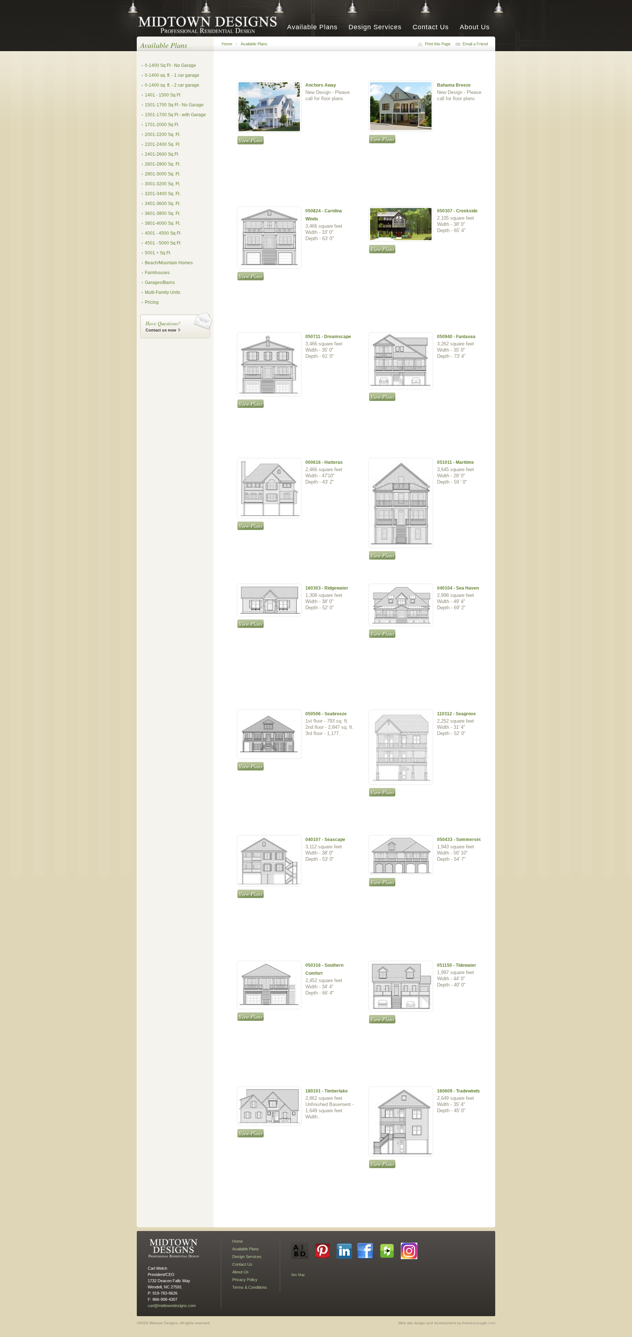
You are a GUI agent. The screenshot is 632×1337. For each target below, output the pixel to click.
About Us (475, 27)
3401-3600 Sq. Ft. (162, 203)
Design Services (375, 27)
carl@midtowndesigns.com (172, 1305)
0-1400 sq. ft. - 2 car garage (172, 85)
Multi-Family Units (162, 292)
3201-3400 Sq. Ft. (162, 193)
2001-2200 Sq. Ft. (162, 134)
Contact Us (431, 27)
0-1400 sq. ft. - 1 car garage (172, 75)
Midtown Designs (210, 24)
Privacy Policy (244, 1279)
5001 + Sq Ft (157, 252)
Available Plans (312, 27)
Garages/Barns (160, 282)
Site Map (298, 1275)
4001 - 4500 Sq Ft (162, 233)
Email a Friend (475, 44)
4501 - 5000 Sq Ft (162, 243)
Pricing (152, 302)
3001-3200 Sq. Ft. (162, 183)
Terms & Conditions (249, 1287)
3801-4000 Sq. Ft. (162, 223)
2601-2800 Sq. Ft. (162, 164)
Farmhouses (157, 272)
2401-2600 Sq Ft (161, 154)
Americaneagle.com (478, 1323)
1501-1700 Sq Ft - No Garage (174, 104)
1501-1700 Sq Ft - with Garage (175, 114)
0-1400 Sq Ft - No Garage (170, 65)
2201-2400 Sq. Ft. (162, 144)
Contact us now (161, 330)
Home (227, 44)
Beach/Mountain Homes (169, 262)
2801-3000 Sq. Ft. (162, 174)
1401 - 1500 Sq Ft (162, 95)
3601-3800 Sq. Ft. (162, 213)
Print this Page (438, 44)
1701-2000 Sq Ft (161, 124)
